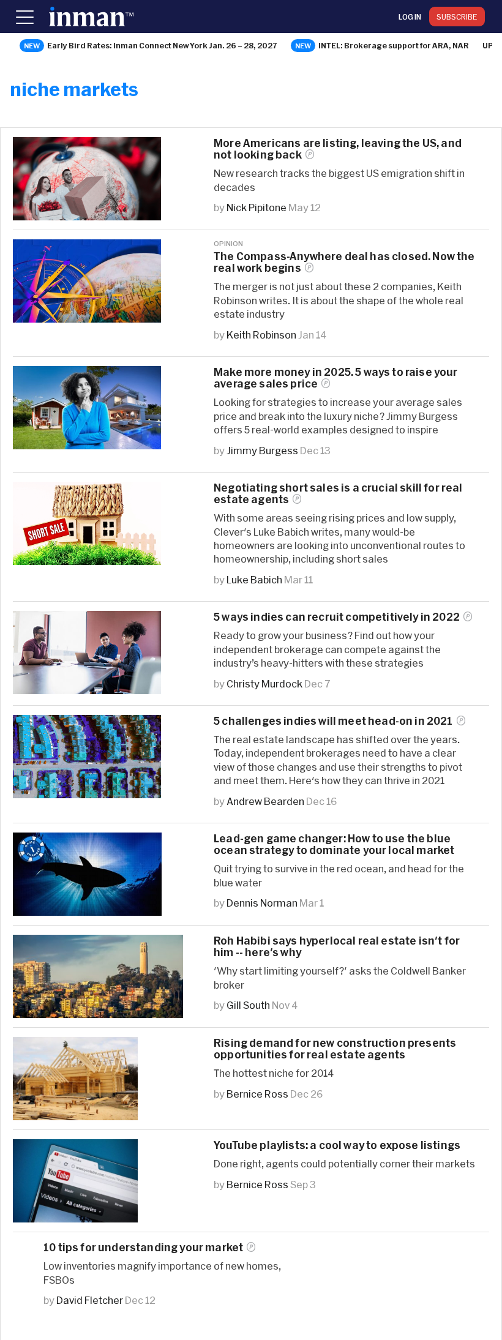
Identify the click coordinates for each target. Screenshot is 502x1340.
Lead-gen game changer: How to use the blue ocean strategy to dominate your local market (334, 844)
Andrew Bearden (265, 801)
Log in (410, 16)
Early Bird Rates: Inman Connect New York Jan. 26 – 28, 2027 (162, 45)
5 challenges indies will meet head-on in (333, 721)
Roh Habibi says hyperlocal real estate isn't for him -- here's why (337, 946)
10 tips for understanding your (143, 1247)
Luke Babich (254, 579)
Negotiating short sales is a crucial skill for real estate (338, 493)
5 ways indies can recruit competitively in (337, 617)
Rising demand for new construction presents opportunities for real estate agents (335, 1048)
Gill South (248, 1005)
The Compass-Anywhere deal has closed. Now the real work (344, 262)
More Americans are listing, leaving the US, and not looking (338, 148)
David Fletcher (89, 1300)
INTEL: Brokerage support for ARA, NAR (393, 45)
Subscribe (457, 16)
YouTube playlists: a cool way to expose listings (337, 1145)
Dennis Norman (262, 902)
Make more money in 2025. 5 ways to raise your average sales (336, 377)
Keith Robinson (261, 334)
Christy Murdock (264, 683)
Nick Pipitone (257, 207)
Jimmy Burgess (262, 450)
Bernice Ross (257, 1093)
